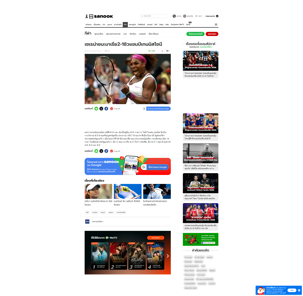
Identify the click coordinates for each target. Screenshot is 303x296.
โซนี (87, 212)
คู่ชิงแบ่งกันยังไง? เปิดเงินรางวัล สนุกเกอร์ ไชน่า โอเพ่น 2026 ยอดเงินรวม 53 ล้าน (200, 198)
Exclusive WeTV (177, 24)
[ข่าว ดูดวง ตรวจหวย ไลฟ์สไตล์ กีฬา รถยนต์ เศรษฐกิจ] (99, 16)
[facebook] (106, 109)
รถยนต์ (149, 24)
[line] (96, 109)
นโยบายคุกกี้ (283, 292)
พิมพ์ (108, 51)
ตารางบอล (201, 275)
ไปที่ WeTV (156, 238)
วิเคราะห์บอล (189, 270)
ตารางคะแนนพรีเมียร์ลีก (205, 279)
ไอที (155, 24)
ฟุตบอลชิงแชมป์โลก (191, 266)
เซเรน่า (111, 212)
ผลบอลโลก (202, 283)
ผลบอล (209, 257)
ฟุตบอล (212, 270)
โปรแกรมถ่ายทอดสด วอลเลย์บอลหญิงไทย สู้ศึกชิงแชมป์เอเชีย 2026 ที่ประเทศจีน (200, 138)
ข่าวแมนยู (188, 257)
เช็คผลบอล (198, 262)
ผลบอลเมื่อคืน (201, 270)
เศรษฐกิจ (132, 24)
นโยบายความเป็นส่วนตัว (272, 292)
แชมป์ (103, 212)
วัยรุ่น (161, 24)
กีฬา (125, 24)
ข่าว (103, 24)
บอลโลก (212, 283)
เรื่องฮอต (97, 24)
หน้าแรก (89, 24)
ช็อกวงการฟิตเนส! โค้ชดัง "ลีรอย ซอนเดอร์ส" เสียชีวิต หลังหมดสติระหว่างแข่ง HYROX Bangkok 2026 (200, 168)
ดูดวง (109, 24)
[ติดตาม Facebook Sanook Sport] (200, 239)
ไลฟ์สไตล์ (141, 24)
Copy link (117, 109)
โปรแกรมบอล (189, 275)
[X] (101, 109)
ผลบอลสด (188, 262)
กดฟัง (153, 51)
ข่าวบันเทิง (118, 24)
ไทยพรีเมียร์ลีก (190, 283)
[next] (168, 256)
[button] (142, 16)
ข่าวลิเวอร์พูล (199, 257)
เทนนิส (94, 212)
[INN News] (87, 221)
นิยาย (188, 24)
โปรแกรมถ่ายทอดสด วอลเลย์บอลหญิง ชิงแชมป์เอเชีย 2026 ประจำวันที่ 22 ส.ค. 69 (200, 76)
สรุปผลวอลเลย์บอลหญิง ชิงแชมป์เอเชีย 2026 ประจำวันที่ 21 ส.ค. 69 (200, 227)
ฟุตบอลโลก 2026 (190, 288)
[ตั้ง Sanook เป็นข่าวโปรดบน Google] (128, 165)
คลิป (167, 24)
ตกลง (291, 290)
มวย (203, 266)
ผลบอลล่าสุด (189, 279)
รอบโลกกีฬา (121, 212)
